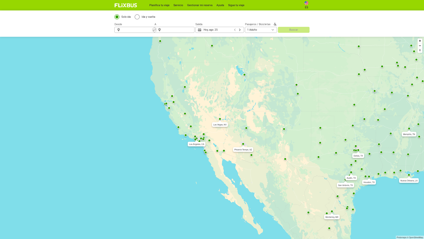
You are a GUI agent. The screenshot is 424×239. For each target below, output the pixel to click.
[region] (212, 138)
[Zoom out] (420, 45)
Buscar (293, 29)
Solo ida (126, 16)
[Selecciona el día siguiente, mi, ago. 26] (240, 30)
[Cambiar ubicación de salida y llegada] (154, 29)
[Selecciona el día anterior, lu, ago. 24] (235, 30)
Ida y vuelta (148, 16)
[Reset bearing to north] (420, 50)
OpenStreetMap (416, 237)
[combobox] (137, 30)
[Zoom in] (420, 40)
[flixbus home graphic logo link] (126, 5)
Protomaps (401, 237)
